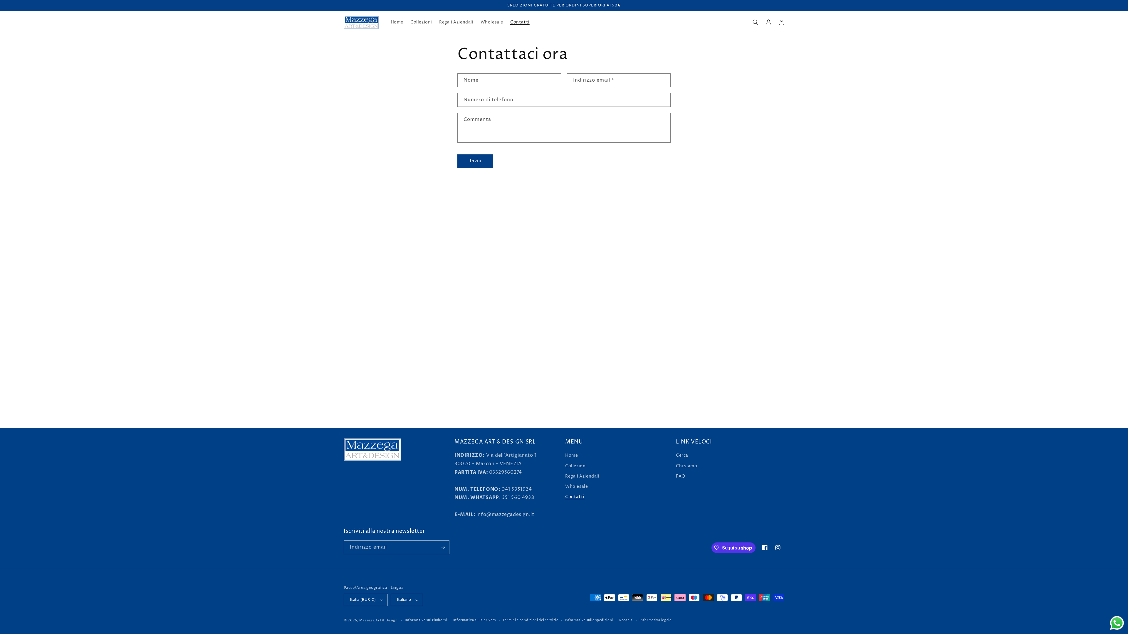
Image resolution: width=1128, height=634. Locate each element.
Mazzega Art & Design (378, 620)
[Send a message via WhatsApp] (1117, 623)
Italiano (404, 599)
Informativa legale (655, 620)
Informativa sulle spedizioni (589, 620)
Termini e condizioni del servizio (531, 620)
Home (571, 455)
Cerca (682, 455)
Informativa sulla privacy (475, 620)
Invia (475, 161)
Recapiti (626, 620)
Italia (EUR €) (363, 599)
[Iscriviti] (442, 547)
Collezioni (576, 466)
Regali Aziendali (582, 476)
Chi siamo (686, 466)
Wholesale (576, 486)
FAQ (680, 476)
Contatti (575, 497)
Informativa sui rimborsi (426, 620)
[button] (755, 22)
